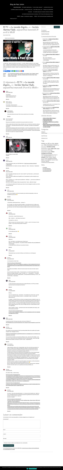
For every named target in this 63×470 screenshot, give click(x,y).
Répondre (7, 99)
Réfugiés (42, 159)
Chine (45, 144)
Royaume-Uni (43, 158)
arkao (9, 280)
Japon (56, 154)
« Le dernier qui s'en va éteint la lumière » (47, 162)
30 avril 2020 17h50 (10, 258)
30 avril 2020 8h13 (9, 137)
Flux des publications (47, 168)
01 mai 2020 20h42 (12, 290)
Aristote (46, 143)
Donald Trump (51, 146)
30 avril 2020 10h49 (9, 171)
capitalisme (56, 143)
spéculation (49, 159)
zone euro (47, 161)
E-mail (4, 434)
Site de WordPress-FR (47, 171)
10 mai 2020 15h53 (10, 391)
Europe (58, 148)
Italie (55, 154)
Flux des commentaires (47, 169)
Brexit (53, 143)
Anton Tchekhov (32, 73)
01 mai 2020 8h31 (11, 250)
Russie (46, 158)
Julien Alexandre (10, 110)
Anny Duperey (26, 73)
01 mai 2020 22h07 (10, 345)
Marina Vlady (31, 74)
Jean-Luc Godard (14, 74)
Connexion (45, 167)
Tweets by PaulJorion (45, 33)
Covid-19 (55, 145)
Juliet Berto (20, 74)
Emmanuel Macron (44, 148)
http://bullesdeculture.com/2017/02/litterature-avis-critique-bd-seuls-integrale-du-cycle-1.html (23, 322)
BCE (49, 143)
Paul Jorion (9, 199)
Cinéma (4, 73)
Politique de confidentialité (32, 468)
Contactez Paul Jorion (45, 31)
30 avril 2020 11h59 (10, 191)
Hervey (7, 91)
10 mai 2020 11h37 (9, 370)
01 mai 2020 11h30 (9, 328)
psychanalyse (50, 157)
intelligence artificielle (46, 153)
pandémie (43, 157)
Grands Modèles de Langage (46, 151)
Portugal (47, 157)
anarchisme (21, 73)
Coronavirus (50, 145)
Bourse (51, 143)
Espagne (49, 148)
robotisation (54, 157)
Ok (27, 468)
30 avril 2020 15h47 (10, 200)
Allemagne (43, 143)
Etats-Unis (53, 148)
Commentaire (6, 419)
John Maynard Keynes (48, 155)
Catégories (43, 131)
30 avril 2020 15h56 (12, 229)
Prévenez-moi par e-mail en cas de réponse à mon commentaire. (16, 442)
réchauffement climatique (52, 158)
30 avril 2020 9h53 (9, 161)
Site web (4, 438)
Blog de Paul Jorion (17, 4)
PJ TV (4, 74)
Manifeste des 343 (25, 74)
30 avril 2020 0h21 (9, 102)
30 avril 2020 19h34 (12, 281)
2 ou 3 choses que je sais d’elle (13, 73)
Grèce (52, 151)
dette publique (43, 146)
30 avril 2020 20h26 (12, 237)
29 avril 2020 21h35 (9, 92)
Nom (4, 429)
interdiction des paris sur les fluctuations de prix (47, 154)
